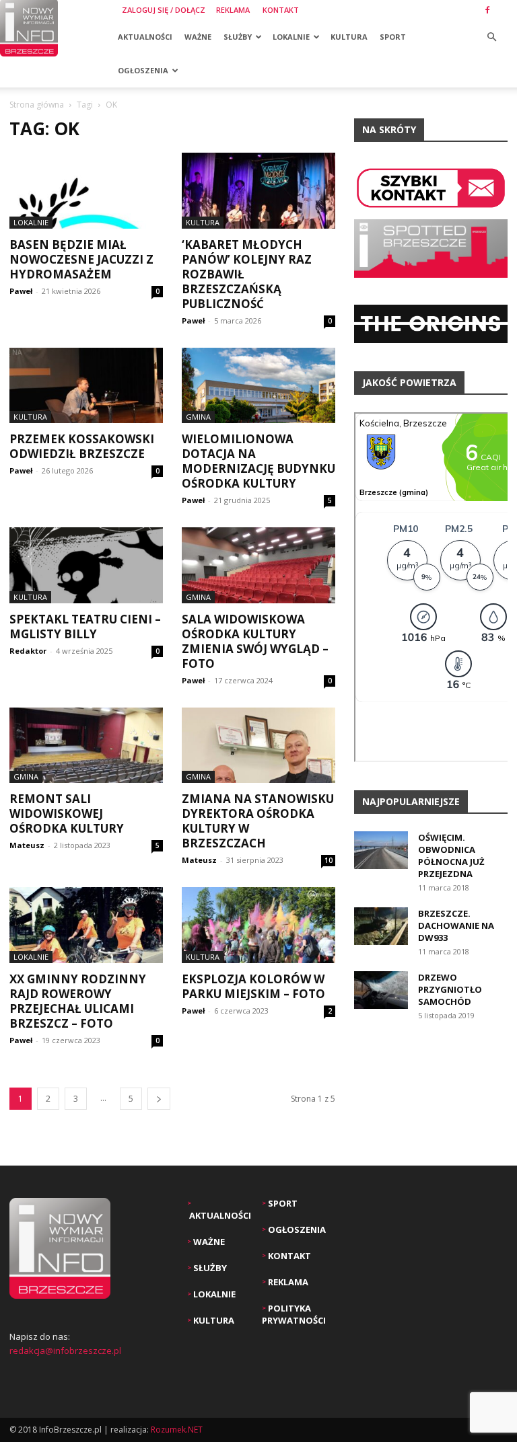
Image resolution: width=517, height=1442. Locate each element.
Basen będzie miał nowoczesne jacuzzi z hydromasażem (81, 259)
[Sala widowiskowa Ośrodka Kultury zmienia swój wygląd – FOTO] (258, 565)
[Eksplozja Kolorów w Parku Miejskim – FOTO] (258, 925)
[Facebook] (487, 10)
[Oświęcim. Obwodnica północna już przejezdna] (381, 850)
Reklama (233, 10)
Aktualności (145, 37)
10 (328, 860)
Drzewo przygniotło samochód (450, 989)
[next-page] (158, 1099)
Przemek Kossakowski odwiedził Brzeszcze (81, 446)
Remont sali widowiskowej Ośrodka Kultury (66, 813)
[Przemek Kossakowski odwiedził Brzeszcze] (86, 386)
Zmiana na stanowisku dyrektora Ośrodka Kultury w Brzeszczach (258, 821)
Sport (393, 37)
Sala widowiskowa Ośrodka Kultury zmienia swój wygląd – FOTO (255, 641)
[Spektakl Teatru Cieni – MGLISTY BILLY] (86, 565)
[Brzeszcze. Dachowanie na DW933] (381, 926)
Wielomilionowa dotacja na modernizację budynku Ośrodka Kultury (258, 461)
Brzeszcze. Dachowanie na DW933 (456, 925)
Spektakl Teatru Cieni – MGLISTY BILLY (85, 626)
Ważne (197, 37)
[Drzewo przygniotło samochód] (381, 990)
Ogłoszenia (143, 70)
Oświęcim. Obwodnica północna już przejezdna (451, 855)
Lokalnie (291, 37)
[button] (491, 37)
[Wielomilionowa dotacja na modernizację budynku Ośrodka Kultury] (258, 386)
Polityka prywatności (294, 1314)
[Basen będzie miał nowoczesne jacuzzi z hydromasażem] (86, 191)
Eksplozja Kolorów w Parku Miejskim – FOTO (253, 986)
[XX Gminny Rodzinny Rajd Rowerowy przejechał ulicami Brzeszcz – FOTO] (86, 925)
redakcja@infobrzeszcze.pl (65, 1350)
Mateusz (26, 845)
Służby (237, 37)
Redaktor (27, 651)
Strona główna (36, 104)
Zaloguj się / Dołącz (163, 10)
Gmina (198, 417)
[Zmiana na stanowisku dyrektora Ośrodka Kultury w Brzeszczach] (258, 746)
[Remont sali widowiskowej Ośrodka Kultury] (86, 746)
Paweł (20, 291)
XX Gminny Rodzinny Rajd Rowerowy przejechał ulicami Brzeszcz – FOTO (77, 1001)
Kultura (349, 37)
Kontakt (281, 10)
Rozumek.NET (177, 1429)
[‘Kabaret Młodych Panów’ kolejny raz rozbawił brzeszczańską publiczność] (258, 191)
